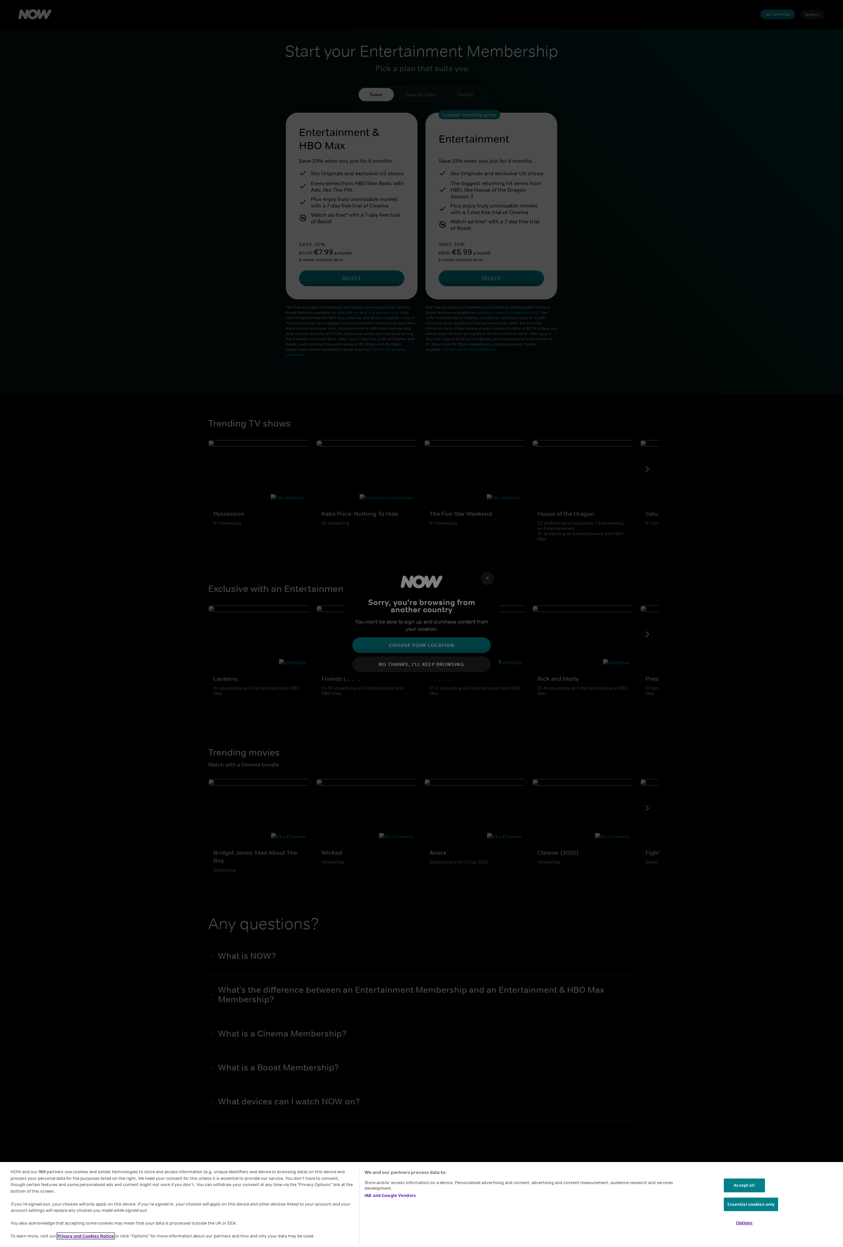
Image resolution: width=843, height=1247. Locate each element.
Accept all (744, 1185)
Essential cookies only (751, 1204)
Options (744, 1223)
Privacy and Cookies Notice (85, 1236)
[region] (421, 1204)
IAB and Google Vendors (390, 1195)
